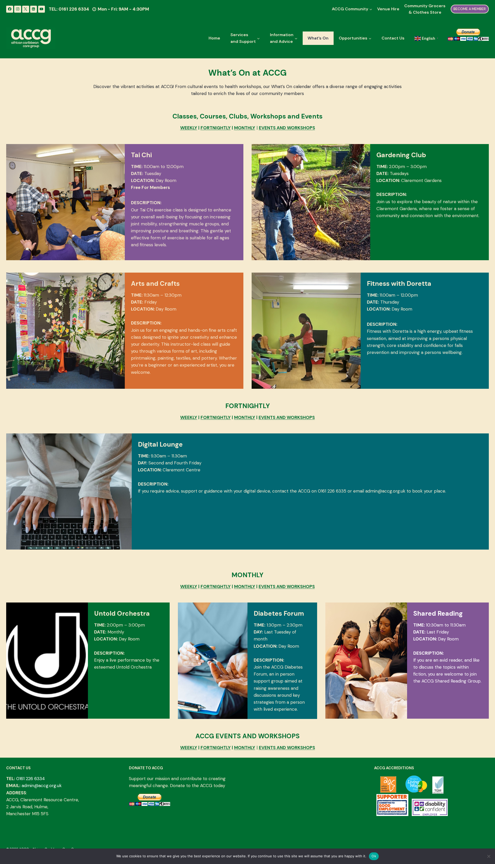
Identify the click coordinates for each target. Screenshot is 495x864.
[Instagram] (17, 9)
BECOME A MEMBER (469, 9)
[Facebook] (9, 9)
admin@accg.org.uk (42, 785)
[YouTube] (41, 9)
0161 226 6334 (30, 778)
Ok (374, 856)
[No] (488, 856)
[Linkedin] (33, 9)
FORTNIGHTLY (216, 128)
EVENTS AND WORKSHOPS (287, 128)
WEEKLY (188, 128)
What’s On (318, 38)
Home (214, 38)
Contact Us (393, 38)
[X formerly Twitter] (25, 9)
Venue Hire (388, 9)
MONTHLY (244, 128)
